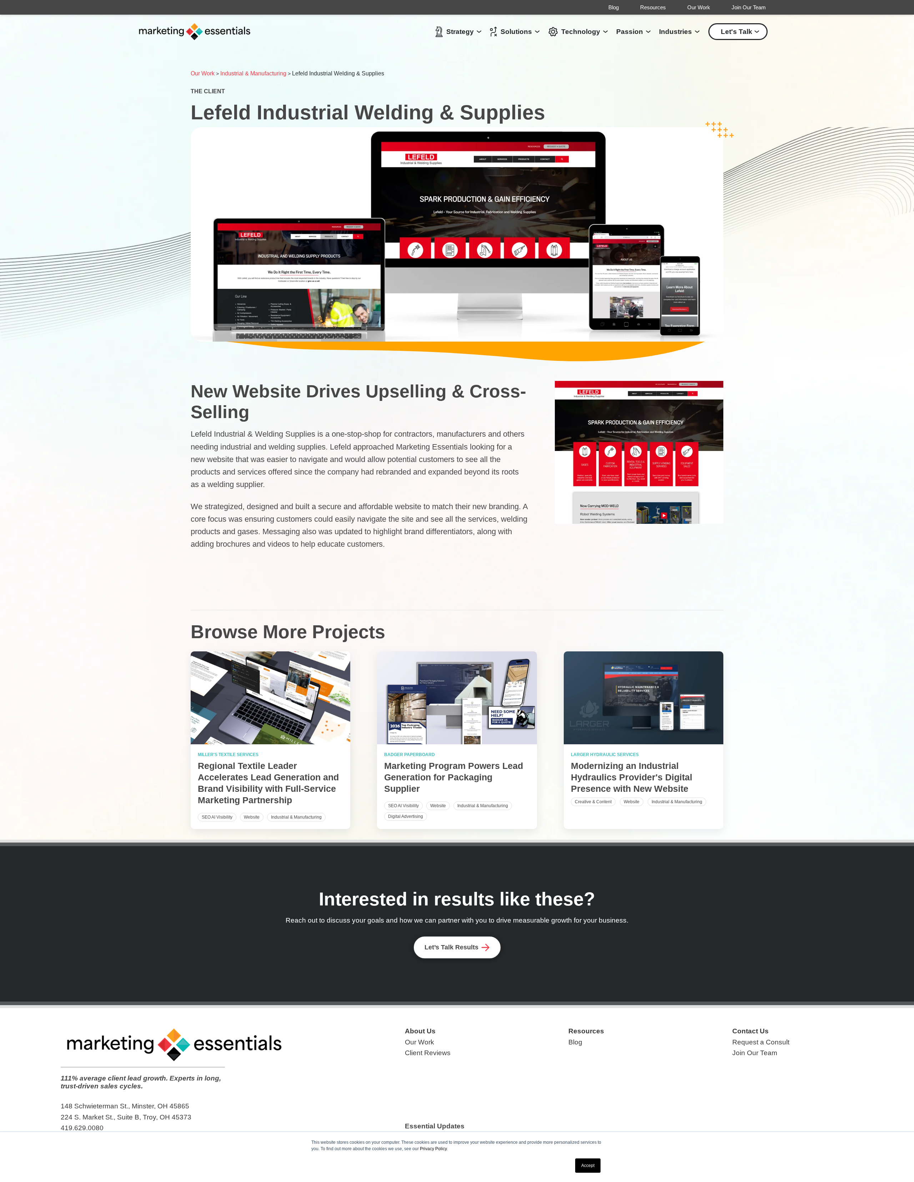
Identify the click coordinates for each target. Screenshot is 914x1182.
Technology (580, 31)
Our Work (698, 7)
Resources (653, 7)
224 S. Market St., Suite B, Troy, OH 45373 (126, 1117)
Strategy (460, 31)
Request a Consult (760, 1042)
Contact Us (750, 1031)
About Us (420, 1031)
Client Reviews (428, 1053)
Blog (613, 7)
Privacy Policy (433, 1148)
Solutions (516, 31)
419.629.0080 (82, 1128)
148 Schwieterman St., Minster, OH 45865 (125, 1106)
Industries (675, 31)
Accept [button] (587, 1165)
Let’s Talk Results (451, 947)
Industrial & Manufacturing (253, 73)
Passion (629, 31)
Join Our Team (749, 7)
